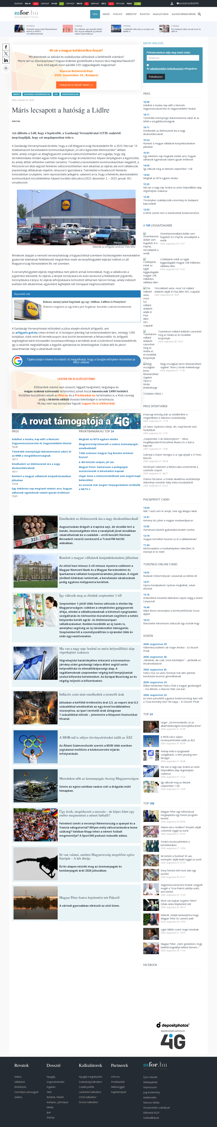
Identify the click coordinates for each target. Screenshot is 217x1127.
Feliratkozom (156, 76)
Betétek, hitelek (55, 1097)
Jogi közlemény (151, 1092)
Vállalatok (19, 1081)
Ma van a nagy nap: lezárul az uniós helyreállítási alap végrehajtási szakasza (180, 770)
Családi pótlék (86, 1087)
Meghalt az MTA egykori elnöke (98, 439)
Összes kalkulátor (88, 1102)
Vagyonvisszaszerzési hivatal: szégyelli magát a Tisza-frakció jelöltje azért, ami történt (181, 888)
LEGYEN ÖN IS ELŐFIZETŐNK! (76, 379)
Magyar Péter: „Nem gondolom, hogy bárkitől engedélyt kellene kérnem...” (181, 945)
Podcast (117, 14)
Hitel (49, 1092)
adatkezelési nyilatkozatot (167, 68)
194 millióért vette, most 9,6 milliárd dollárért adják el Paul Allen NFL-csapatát (177, 290)
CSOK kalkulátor (87, 1097)
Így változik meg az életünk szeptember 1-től (175, 784)
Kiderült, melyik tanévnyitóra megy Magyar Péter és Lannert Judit (180, 916)
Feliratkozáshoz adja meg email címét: (169, 52)
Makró (16, 94)
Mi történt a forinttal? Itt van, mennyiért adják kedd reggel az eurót (181, 857)
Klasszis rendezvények (184, 14)
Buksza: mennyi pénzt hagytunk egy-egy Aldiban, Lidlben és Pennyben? (84, 302)
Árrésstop (131, 14)
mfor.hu (115, 1076)
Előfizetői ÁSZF (151, 1112)
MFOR (25, 14)
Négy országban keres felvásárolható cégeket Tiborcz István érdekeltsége (180, 365)
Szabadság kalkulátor (90, 1081)
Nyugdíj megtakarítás (90, 1076)
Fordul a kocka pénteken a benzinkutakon (175, 843)
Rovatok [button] (145, 14)
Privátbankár (118, 1081)
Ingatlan (51, 1087)
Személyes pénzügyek (26, 1092)
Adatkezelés (149, 1097)
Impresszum (150, 1087)
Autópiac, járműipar (57, 1102)
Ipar (49, 1112)
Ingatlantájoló (118, 1092)
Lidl (56, 94)
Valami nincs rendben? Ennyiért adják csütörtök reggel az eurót (181, 829)
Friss (95, 14)
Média (50, 1107)
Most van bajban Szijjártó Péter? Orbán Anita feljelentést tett (178, 902)
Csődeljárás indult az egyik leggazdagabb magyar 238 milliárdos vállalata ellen (180, 263)
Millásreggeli (118, 1087)
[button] (172, 4)
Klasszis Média (151, 1102)
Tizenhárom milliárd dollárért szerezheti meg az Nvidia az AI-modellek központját (180, 335)
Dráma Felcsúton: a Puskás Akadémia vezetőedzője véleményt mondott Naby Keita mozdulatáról (171, 480)
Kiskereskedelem (70, 94)
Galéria (18, 1097)
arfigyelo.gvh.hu (26, 332)
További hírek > (153, 393)
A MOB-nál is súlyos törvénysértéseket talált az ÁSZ (178, 738)
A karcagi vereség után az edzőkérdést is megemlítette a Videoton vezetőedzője (165, 416)
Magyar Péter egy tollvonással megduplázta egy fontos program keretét (179, 815)
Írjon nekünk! (150, 1077)
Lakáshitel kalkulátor (90, 1092)
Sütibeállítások (151, 1117)
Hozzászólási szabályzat (156, 1107)
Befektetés (20, 1087)
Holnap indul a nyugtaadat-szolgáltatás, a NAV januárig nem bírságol (179, 755)
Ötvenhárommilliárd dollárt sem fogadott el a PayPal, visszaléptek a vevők (179, 237)
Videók (106, 14)
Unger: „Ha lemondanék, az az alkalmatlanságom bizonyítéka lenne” (181, 724)
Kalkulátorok (161, 14)
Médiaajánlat (150, 1082)
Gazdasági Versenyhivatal (37, 94)
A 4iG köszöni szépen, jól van (96, 462)
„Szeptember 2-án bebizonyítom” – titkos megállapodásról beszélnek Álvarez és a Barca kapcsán (168, 442)
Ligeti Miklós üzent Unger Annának (180, 929)
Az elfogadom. (172, 68)
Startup (51, 1117)
